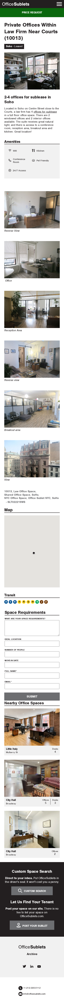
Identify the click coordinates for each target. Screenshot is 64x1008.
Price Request (32, 12)
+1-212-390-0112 (32, 987)
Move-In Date (11, 660)
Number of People (15, 649)
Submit (32, 696)
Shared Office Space (17, 495)
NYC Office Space (15, 498)
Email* (8, 681)
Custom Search (35, 891)
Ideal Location (13, 639)
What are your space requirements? (25, 618)
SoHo (35, 495)
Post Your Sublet (34, 925)
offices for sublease (45, 112)
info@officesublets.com (34, 993)
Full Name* (11, 671)
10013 (8, 491)
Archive (32, 954)
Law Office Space (24, 491)
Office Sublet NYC (39, 498)
